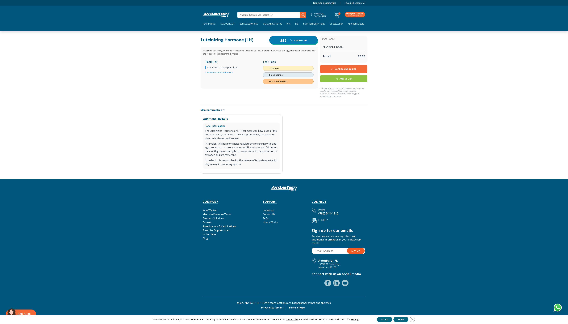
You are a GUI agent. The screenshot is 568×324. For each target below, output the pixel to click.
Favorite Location (353, 2)
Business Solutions (249, 24)
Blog (205, 238)
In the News (209, 234)
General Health (227, 24)
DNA (288, 24)
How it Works (270, 222)
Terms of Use (297, 307)
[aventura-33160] (216, 14)
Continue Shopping (345, 69)
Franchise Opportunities (324, 2)
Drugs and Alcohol (272, 24)
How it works (209, 24)
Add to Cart (345, 78)
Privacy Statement (272, 307)
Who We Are (209, 210)
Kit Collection (336, 24)
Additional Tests (356, 24)
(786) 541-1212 (320, 16)
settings (355, 319)
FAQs (265, 218)
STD (296, 24)
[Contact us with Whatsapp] (557, 307)
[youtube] (345, 283)
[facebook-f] (327, 283)
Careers (207, 222)
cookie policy (292, 319)
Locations (268, 210)
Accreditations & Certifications (219, 226)
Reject (401, 319)
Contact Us (269, 214)
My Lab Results (355, 14)
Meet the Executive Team (217, 214)
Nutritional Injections (314, 24)
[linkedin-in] (336, 283)
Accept (384, 319)
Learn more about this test (218, 72)
